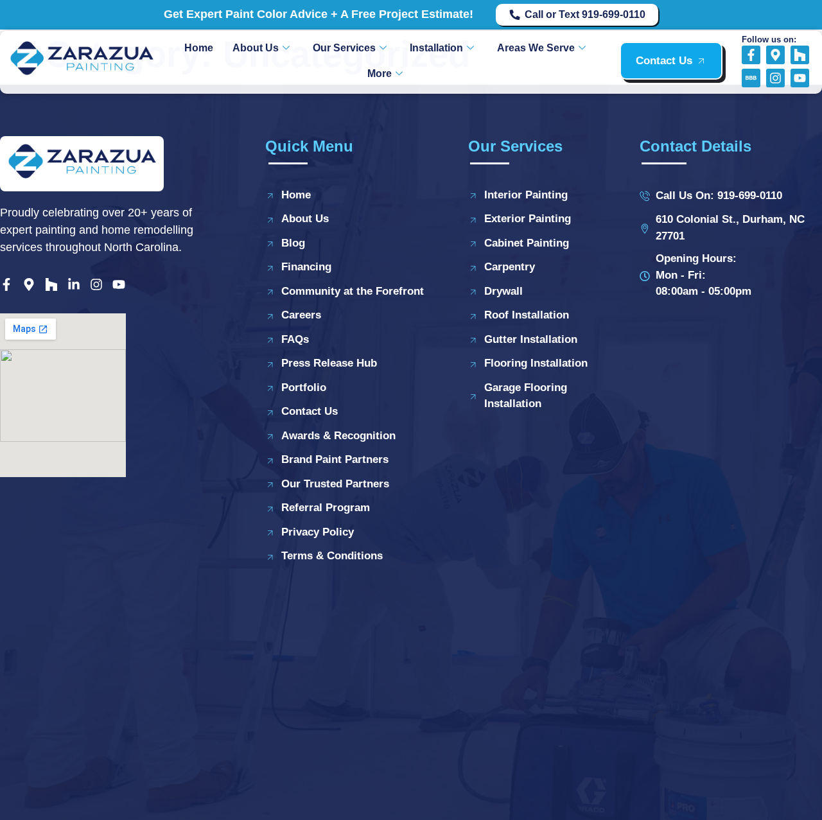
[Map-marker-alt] (775, 55)
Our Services (344, 47)
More (379, 73)
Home (198, 47)
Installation (436, 47)
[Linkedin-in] (73, 284)
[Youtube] (800, 78)
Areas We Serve (536, 47)
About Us (255, 47)
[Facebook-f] (751, 55)
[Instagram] (775, 78)
